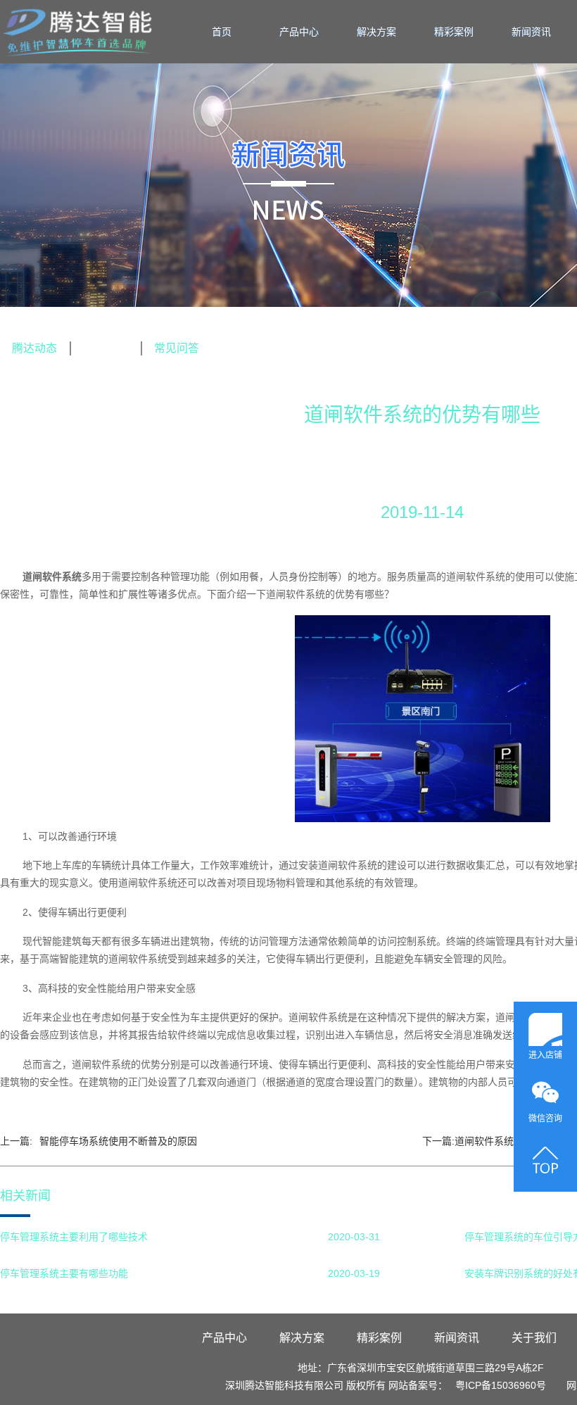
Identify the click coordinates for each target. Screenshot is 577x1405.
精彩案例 (454, 31)
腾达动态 (34, 348)
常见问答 (176, 348)
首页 (222, 31)
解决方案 (376, 31)
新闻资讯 (531, 31)
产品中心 (299, 31)
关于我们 (534, 1338)
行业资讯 (105, 348)
